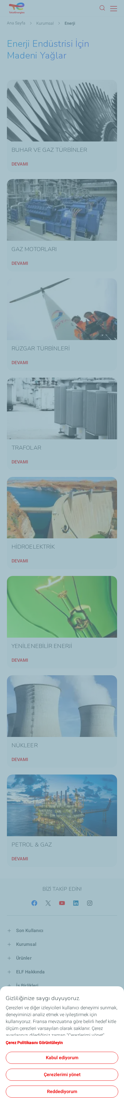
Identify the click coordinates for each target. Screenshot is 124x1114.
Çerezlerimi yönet (62, 1074)
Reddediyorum (62, 1091)
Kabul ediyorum (62, 1057)
